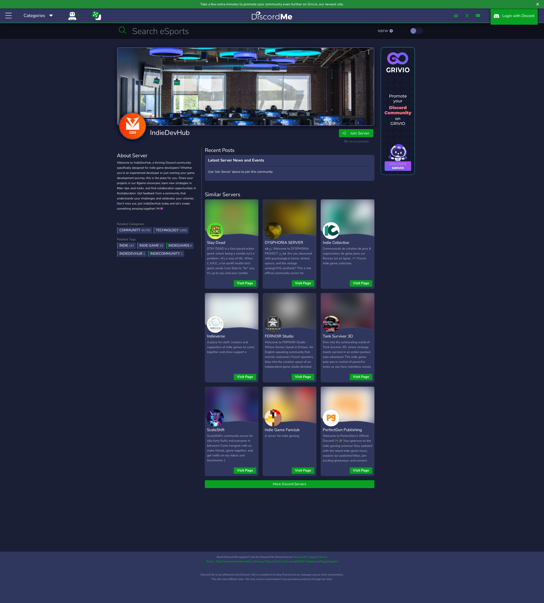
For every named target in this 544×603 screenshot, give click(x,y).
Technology (171, 230)
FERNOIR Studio (279, 336)
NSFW (383, 31)
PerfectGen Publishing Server (342, 433)
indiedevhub (132, 253)
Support (333, 561)
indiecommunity (166, 253)
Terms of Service (284, 561)
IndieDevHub (170, 132)
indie (126, 245)
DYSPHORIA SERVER (284, 242)
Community (134, 230)
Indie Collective (336, 242)
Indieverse (216, 336)
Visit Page (245, 283)
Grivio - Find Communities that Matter (229, 561)
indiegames (180, 245)
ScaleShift (215, 429)
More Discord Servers (289, 484)
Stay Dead (216, 242)
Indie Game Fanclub (282, 429)
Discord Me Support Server (310, 557)
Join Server (359, 133)
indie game (151, 245)
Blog (323, 561)
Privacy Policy (263, 561)
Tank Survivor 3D (338, 336)
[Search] (122, 30)
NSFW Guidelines (307, 561)
